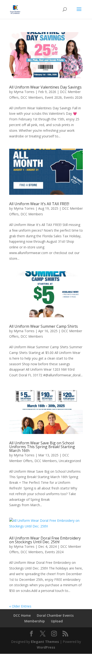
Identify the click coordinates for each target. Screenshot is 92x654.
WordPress (46, 647)
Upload (57, 621)
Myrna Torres (24, 91)
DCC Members (32, 97)
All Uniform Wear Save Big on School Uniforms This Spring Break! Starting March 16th (42, 446)
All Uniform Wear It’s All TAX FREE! (39, 203)
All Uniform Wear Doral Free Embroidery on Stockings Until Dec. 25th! (45, 539)
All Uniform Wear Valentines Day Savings (45, 87)
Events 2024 (54, 552)
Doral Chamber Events (55, 615)
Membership (34, 621)
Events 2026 (73, 97)
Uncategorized (70, 461)
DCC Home (22, 615)
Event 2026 (53, 97)
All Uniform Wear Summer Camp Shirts (43, 326)
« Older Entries (20, 606)
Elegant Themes (45, 641)
